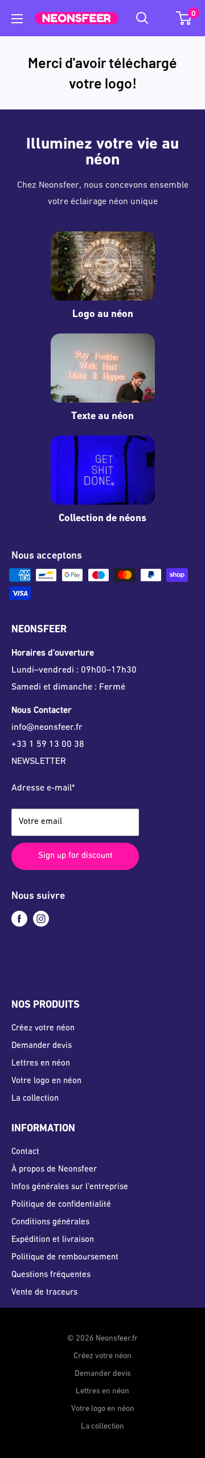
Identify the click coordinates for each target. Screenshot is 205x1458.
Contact (25, 1152)
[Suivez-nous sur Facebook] (19, 919)
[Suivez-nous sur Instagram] (41, 919)
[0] (184, 18)
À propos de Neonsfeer (54, 1169)
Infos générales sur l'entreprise (69, 1187)
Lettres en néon (40, 1063)
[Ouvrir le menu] (17, 18)
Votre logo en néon (46, 1081)
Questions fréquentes (51, 1275)
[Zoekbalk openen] (142, 18)
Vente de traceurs (44, 1292)
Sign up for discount (75, 856)
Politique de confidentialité (61, 1205)
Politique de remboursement (64, 1257)
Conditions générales (50, 1222)
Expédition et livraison (52, 1240)
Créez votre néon (43, 1028)
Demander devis (41, 1046)
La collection (35, 1098)
